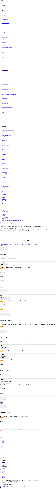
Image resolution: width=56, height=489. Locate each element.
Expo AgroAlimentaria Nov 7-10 (31, 244)
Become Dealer (3, 477)
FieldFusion (3, 465)
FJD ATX (3, 454)
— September (1, 244)
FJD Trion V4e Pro (4, 468)
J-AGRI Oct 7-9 (19, 244)
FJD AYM (3, 455)
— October (16, 244)
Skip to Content (1, 0)
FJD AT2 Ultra (3, 449)
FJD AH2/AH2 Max (4, 456)
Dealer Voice (3, 472)
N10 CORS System (4, 467)
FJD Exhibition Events (2, 437)
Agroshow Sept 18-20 (12, 244)
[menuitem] (3, 2)
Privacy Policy (3, 482)
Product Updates (3, 471)
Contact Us (3, 204)
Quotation (3, 476)
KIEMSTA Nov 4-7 (25, 244)
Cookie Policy (3, 483)
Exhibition (1, 222)
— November (22, 244)
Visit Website (1, 301)
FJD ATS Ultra (3, 462)
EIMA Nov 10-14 (36, 244)
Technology (3, 473)
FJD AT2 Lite (3, 450)
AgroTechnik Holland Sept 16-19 (6, 244)
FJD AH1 (3, 457)
